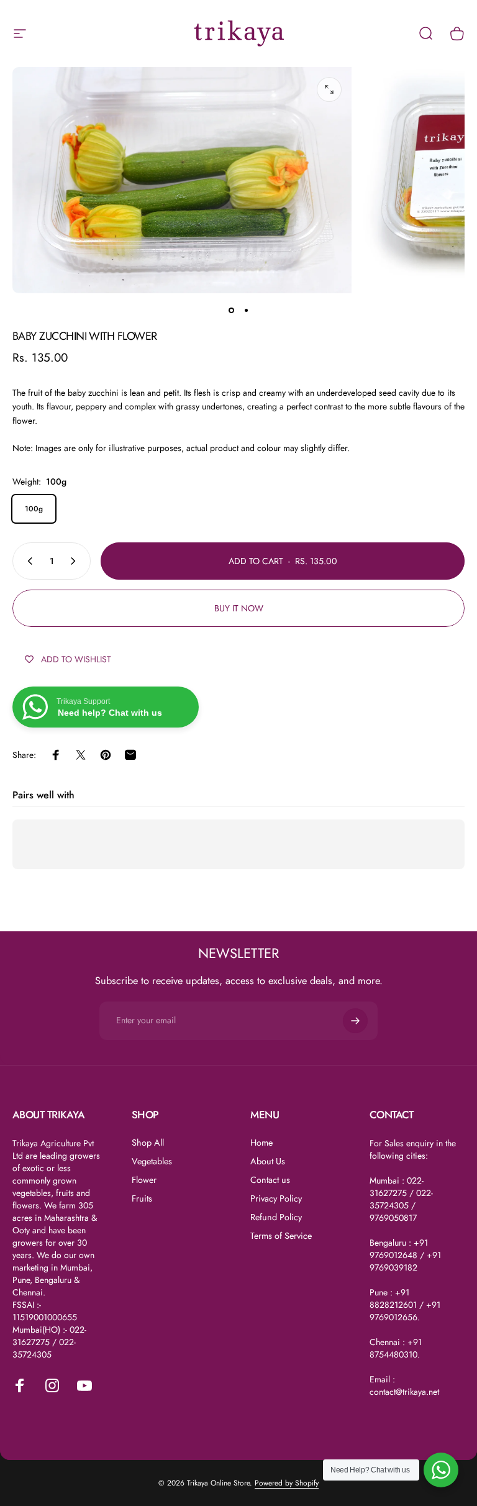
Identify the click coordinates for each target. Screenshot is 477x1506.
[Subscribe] (355, 1020)
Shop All (148, 1142)
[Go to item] (231, 310)
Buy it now (238, 608)
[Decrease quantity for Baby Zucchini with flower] (27, 561)
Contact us (270, 1179)
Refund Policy (276, 1217)
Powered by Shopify (287, 1483)
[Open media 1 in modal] (329, 89)
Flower (144, 1179)
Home (261, 1142)
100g (34, 508)
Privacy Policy (276, 1198)
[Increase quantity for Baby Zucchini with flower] (75, 561)
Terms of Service (281, 1235)
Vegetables (152, 1161)
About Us (267, 1161)
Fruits (142, 1198)
